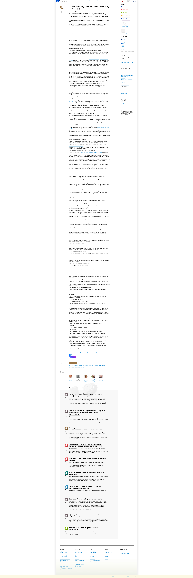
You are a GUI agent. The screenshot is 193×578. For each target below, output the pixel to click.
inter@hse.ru (123, 87)
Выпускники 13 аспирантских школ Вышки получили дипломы (87, 459)
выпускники (71, 365)
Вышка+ (76, 556)
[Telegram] (71, 355)
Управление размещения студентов (126, 79)
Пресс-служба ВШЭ (124, 97)
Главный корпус (123, 49)
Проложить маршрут (124, 96)
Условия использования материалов (126, 104)
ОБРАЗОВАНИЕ (77, 549)
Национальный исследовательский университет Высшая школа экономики (71, 546)
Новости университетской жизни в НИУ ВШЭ (93, 546)
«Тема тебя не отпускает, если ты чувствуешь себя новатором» (87, 473)
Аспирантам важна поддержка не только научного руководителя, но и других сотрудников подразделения (87, 412)
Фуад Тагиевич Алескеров (94, 58)
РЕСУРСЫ (106, 549)
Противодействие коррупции (64, 561)
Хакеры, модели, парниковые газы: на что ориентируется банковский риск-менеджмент (85, 429)
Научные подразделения (93, 551)
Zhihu (123, 45)
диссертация (88, 365)
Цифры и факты (62, 551)
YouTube (123, 39)
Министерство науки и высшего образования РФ (124, 552)
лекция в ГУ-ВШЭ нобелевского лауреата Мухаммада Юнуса (90, 152)
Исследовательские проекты (94, 552)
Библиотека (106, 551)
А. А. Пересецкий (79, 145)
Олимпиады (76, 553)
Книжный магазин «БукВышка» (109, 553)
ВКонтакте (124, 38)
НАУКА (91, 549)
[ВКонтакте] (69, 355)
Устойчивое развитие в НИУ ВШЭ (65, 553)
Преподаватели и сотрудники (64, 555)
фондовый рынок (81, 367)
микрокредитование (94, 365)
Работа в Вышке (62, 572)
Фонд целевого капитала (63, 560)
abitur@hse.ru (123, 72)
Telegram (123, 40)
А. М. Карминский (72, 145)
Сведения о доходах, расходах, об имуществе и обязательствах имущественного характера (65, 564)
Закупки (61, 557)
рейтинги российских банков (73, 367)
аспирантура (76, 365)
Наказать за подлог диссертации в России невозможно (84, 528)
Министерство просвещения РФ (124, 553)
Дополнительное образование (79, 560)
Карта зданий (123, 95)
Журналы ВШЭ (107, 557)
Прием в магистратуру (78, 557)
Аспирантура (71, 371)
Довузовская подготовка (78, 552)
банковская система (82, 365)
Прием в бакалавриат (78, 555)
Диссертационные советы (78, 371)
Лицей (76, 551)
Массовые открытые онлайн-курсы (125, 554)
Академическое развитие (93, 557)
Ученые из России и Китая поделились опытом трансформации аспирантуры (85, 395)
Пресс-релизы (123, 103)
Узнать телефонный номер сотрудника (127, 62)
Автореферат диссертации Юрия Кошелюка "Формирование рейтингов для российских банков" (87, 352)
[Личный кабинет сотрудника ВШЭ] (133, 1)
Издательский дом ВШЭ (108, 552)
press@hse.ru (123, 101)
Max (123, 46)
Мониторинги (92, 553)
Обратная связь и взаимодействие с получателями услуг (80, 566)
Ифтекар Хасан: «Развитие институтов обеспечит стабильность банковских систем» (86, 516)
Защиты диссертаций (93, 556)
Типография (106, 555)
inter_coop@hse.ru (124, 93)
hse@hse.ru (123, 65)
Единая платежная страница (64, 570)
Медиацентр (106, 556)
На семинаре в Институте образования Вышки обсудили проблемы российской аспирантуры (85, 445)
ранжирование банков (102, 365)
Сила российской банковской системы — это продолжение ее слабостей (85, 487)
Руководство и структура (63, 552)
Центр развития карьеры (78, 561)
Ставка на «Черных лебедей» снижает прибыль (86, 499)
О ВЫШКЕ (62, 549)
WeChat (123, 42)
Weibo (123, 43)
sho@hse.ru (123, 82)
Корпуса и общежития (63, 556)
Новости (84, 546)
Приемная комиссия (124, 66)
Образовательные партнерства (79, 564)
